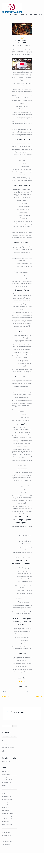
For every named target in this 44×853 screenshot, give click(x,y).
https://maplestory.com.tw (7, 799)
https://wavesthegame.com (7, 810)
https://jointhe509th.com (6, 790)
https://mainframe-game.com (7, 818)
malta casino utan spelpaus (7, 841)
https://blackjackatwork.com (7, 777)
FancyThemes (33, 850)
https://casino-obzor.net (6, 835)
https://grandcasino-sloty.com (7, 779)
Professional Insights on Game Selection (9, 736)
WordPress (28, 850)
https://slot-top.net (5, 771)
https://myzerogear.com (6, 802)
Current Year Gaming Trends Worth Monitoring (33, 699)
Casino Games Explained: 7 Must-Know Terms (11, 699)
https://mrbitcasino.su (6, 827)
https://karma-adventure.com (7, 788)
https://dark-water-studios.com (7, 813)
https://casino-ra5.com (6, 829)
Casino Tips (16, 14)
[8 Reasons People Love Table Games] (22, 29)
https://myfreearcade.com (6, 782)
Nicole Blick (17, 45)
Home (11, 14)
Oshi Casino (4, 842)
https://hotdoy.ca (5, 785)
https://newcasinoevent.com (7, 824)
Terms (35, 14)
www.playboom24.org (6, 844)
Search (3, 724)
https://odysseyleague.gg (6, 793)
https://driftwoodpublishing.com (8, 816)
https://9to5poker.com (6, 774)
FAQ (26, 14)
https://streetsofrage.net (6, 804)
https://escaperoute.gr (6, 821)
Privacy (30, 14)
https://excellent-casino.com (7, 832)
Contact (40, 14)
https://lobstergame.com (6, 796)
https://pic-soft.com (5, 807)
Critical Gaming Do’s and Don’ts (8, 747)
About (22, 14)
